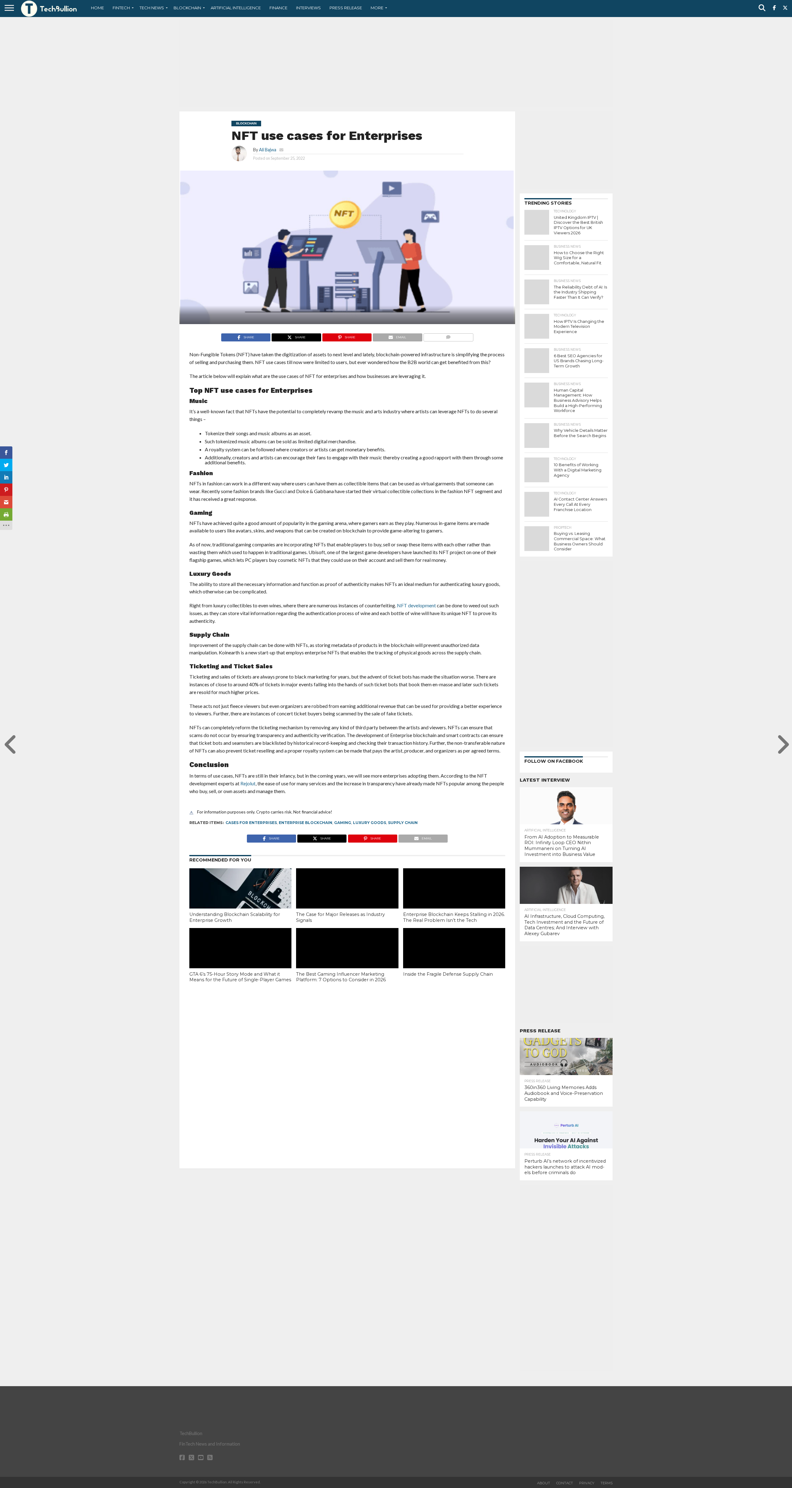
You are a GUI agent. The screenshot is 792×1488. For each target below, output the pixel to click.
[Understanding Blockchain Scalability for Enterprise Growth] (240, 899)
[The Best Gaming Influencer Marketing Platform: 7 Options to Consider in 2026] (347, 958)
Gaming (342, 822)
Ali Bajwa (267, 149)
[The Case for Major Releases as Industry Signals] (347, 899)
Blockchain (187, 7)
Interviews (308, 7)
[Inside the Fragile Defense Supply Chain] (454, 958)
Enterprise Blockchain (305, 822)
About (543, 1483)
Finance (278, 7)
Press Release (345, 7)
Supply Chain (403, 822)
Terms (606, 1483)
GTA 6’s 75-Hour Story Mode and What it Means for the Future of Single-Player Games (240, 977)
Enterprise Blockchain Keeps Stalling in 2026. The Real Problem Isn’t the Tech (454, 917)
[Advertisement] (396, 63)
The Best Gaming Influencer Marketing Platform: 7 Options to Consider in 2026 (341, 977)
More (377, 7)
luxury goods (369, 822)
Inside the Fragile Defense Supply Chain (448, 974)
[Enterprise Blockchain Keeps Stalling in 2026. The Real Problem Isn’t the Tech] (454, 899)
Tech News (152, 7)
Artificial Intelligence (236, 7)
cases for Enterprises (251, 822)
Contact (564, 1483)
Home (97, 7)
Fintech (121, 7)
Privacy (586, 1483)
